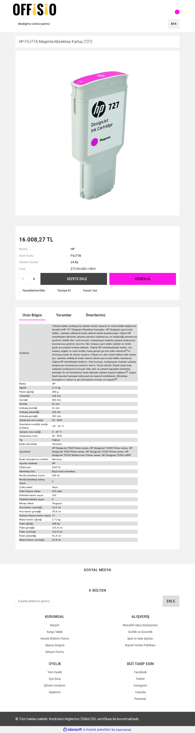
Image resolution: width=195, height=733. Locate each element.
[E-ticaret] (97, 730)
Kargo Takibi (55, 632)
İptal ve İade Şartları (140, 638)
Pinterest (140, 699)
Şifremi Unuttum (54, 685)
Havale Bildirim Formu (54, 638)
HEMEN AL (143, 279)
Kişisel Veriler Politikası (140, 645)
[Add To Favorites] (32, 290)
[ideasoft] (72, 730)
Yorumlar (64, 315)
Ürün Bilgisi (32, 315)
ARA (173, 24)
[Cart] (175, 9)
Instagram (140, 685)
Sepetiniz (55, 692)
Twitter (140, 679)
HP (72, 249)
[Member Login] (165, 9)
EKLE (171, 601)
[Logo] (34, 9)
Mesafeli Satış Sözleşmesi (140, 625)
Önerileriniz (96, 315)
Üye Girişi (55, 679)
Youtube (140, 692)
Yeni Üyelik (55, 672)
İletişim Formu (54, 652)
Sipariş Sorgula (54, 645)
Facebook (140, 672)
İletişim (54, 625)
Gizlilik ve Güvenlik (140, 632)
